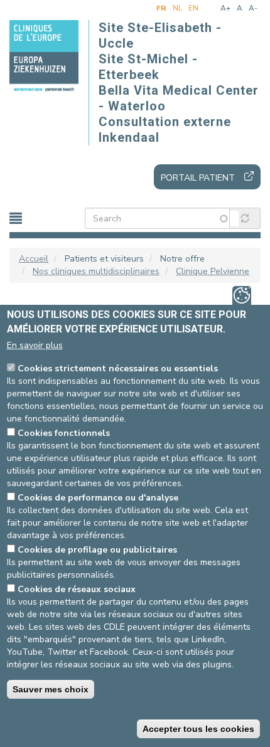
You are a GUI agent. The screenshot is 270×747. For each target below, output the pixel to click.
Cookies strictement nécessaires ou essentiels (118, 368)
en (193, 8)
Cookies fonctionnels (64, 433)
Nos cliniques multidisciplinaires (96, 271)
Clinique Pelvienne (212, 271)
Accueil (33, 259)
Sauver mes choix (51, 689)
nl (177, 8)
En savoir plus (35, 345)
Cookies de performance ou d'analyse (98, 498)
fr (161, 8)
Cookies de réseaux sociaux (77, 589)
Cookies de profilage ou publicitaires (97, 550)
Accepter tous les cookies (198, 729)
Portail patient (198, 178)
